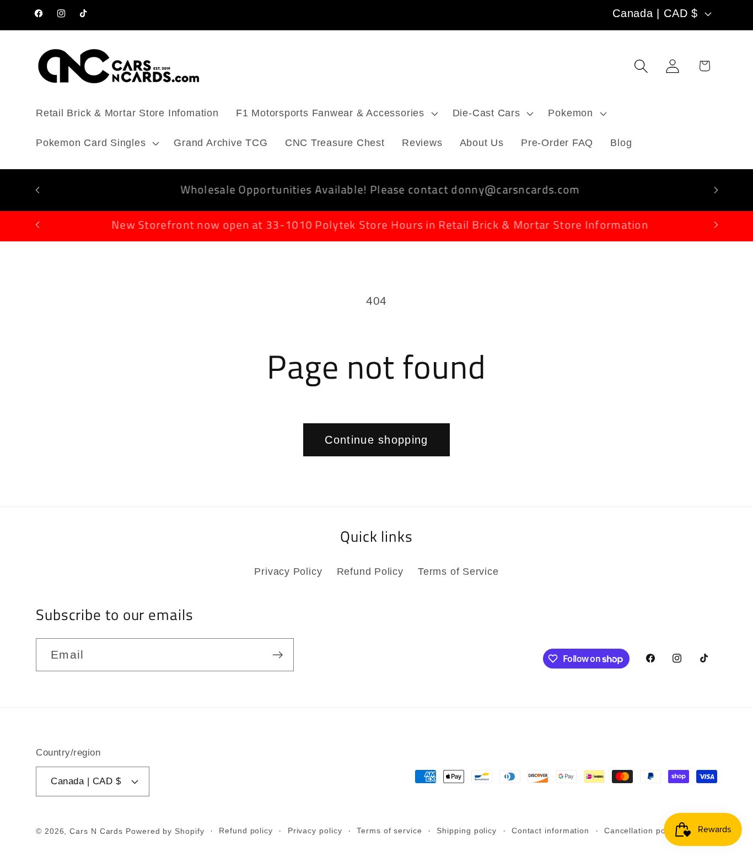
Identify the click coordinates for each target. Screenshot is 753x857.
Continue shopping (376, 440)
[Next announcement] (716, 189)
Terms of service (389, 830)
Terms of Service (458, 571)
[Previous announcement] (37, 189)
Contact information (550, 830)
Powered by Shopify (165, 831)
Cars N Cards (96, 831)
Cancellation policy (641, 830)
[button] (335, 113)
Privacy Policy (288, 571)
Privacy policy (315, 830)
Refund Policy (370, 571)
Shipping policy (467, 830)
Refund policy (246, 830)
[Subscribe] (277, 655)
